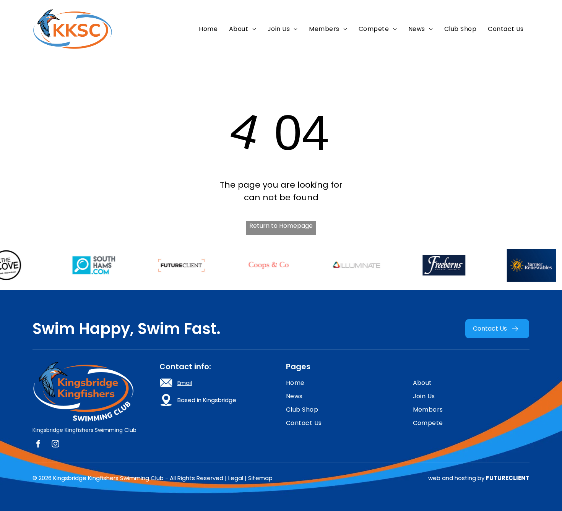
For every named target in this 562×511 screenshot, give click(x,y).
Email (184, 383)
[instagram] (55, 444)
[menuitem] (208, 29)
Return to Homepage (281, 225)
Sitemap (260, 478)
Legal (235, 478)
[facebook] (38, 444)
